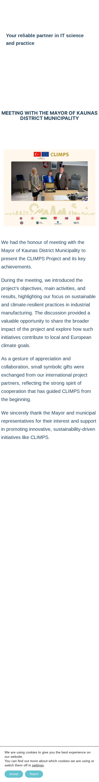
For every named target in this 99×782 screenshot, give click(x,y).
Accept (13, 774)
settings (38, 765)
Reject (34, 774)
